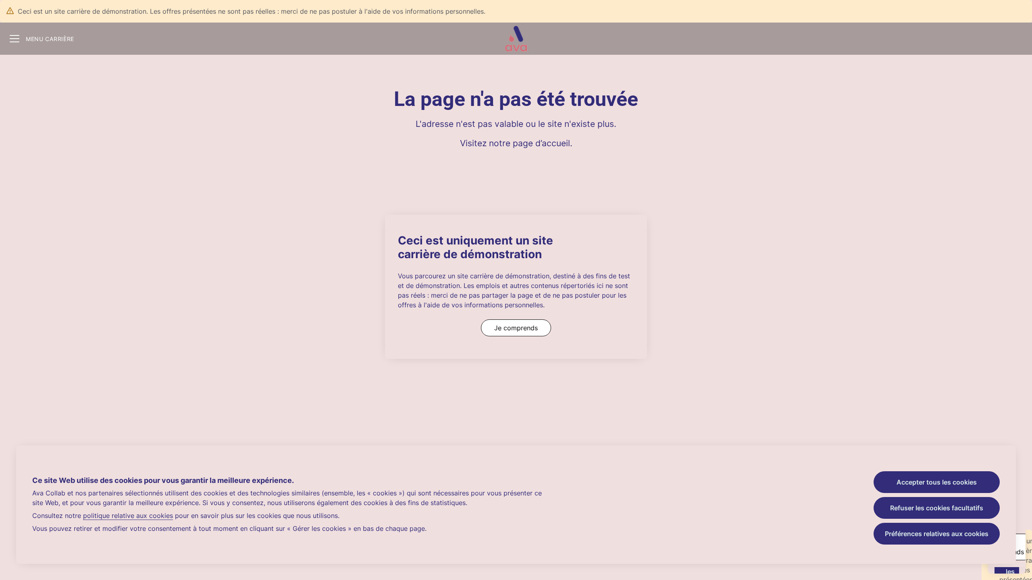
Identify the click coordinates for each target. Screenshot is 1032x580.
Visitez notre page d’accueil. (516, 143)
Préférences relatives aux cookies (936, 534)
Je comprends (516, 328)
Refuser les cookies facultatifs (936, 508)
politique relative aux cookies (128, 516)
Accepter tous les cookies (937, 482)
